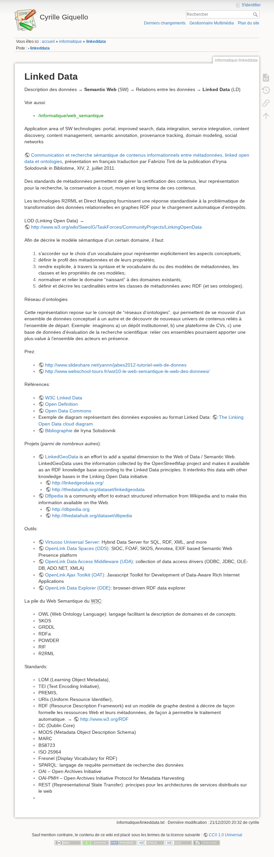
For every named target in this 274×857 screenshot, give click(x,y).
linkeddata (96, 41)
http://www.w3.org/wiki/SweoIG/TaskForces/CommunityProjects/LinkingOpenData (116, 227)
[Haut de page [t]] (266, 115)
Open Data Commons (68, 410)
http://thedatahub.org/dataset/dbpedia (92, 515)
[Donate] (95, 842)
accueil (48, 41)
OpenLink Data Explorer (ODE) (78, 588)
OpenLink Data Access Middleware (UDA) (89, 561)
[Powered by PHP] (123, 842)
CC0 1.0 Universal (225, 835)
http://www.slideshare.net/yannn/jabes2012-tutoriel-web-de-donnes (115, 365)
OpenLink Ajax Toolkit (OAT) (74, 574)
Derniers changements (164, 23)
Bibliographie (59, 430)
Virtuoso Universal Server (72, 542)
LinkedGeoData (61, 456)
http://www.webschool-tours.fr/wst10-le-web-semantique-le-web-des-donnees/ (127, 371)
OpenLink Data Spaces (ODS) (77, 548)
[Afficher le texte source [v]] (266, 77)
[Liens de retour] (266, 102)
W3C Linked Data (63, 397)
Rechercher (256, 14)
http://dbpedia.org (71, 509)
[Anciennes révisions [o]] (266, 90)
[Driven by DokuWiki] (206, 842)
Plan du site (248, 23)
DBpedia (54, 495)
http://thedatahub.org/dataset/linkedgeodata (98, 489)
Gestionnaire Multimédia (211, 23)
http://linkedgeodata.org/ (78, 482)
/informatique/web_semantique (71, 115)
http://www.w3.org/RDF (104, 719)
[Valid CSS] (178, 842)
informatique (70, 41)
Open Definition (61, 404)
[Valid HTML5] (151, 842)
